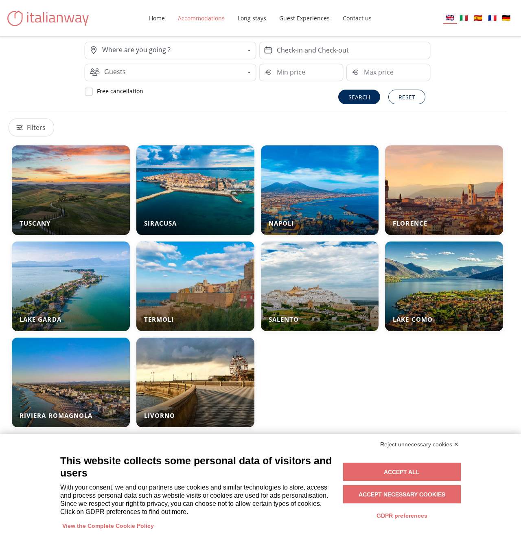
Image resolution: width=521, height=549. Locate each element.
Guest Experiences (304, 18)
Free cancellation (120, 91)
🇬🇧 (450, 17)
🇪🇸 (478, 17)
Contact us (357, 18)
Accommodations (201, 18)
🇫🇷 (492, 17)
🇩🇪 (506, 17)
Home (157, 18)
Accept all (402, 472)
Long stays (252, 18)
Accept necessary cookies (402, 494)
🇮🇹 (464, 17)
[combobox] (178, 50)
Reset (406, 97)
